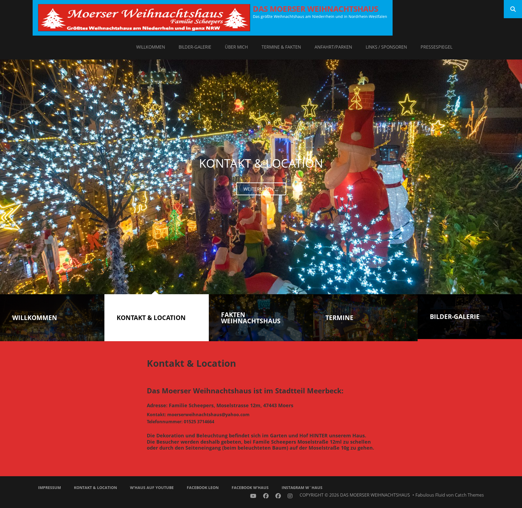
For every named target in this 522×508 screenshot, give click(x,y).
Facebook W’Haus (250, 487)
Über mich (236, 47)
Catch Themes (469, 495)
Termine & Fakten (281, 47)
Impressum (49, 487)
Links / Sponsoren (386, 47)
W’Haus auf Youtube (152, 487)
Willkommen (150, 47)
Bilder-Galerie (195, 47)
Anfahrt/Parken (333, 47)
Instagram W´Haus (302, 487)
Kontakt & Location (95, 487)
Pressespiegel (436, 47)
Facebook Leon (203, 487)
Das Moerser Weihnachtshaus (315, 9)
